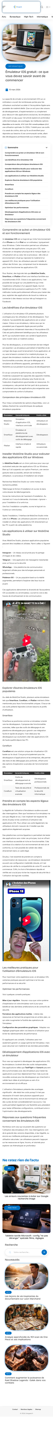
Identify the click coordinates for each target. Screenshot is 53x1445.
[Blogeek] (18, 7)
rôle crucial (18, 118)
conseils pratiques (38, 124)
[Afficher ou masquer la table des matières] (33, 147)
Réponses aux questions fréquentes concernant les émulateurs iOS (25, 220)
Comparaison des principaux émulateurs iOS (24, 164)
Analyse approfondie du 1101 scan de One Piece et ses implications (26, 1338)
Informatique (15, 66)
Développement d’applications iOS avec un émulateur (23, 213)
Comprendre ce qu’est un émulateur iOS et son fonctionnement (24, 154)
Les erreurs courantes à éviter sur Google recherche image (26, 1197)
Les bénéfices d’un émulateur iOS (19, 160)
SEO (9, 1168)
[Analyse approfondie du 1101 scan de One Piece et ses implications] (26, 1317)
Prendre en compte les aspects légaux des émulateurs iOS (22, 194)
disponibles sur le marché (11, 124)
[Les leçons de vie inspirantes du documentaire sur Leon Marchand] (26, 1276)
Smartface (9, 185)
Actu (8, 1292)
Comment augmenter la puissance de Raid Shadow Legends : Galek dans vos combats (25, 1380)
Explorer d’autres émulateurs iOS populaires (23, 180)
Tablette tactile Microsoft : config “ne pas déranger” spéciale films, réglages (26, 1236)
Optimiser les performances (17, 208)
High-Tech (12, 1208)
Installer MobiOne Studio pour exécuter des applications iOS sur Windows (23, 170)
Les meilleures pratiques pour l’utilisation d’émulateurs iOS (22, 201)
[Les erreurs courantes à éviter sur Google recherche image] (26, 1179)
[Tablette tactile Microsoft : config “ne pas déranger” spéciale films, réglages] (26, 1218)
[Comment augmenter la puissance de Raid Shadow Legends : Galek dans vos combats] (26, 1358)
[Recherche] (42, 7)
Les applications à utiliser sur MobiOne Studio (24, 176)
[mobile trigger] (4, 7)
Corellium (9, 189)
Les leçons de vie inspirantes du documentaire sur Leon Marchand (22, 1297)
